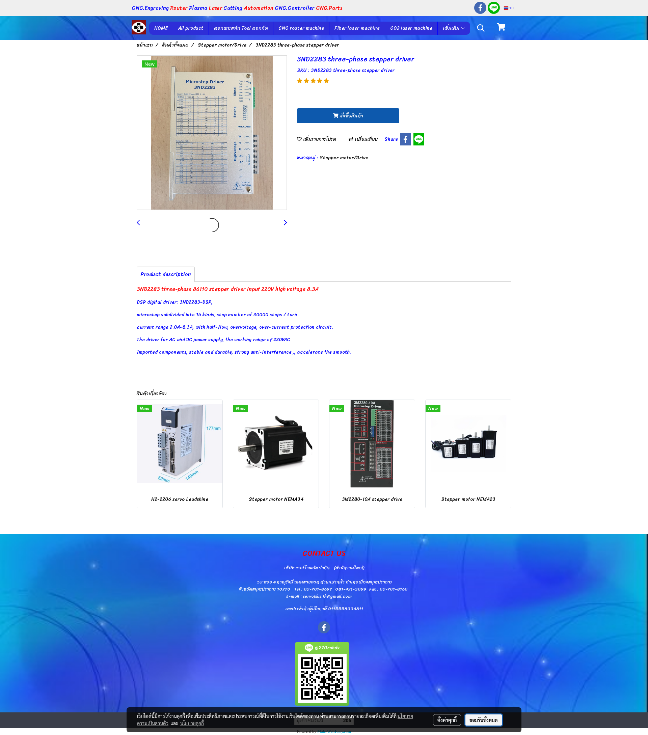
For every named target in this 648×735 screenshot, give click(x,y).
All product (191, 28)
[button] (481, 28)
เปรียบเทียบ (365, 139)
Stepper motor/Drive (344, 158)
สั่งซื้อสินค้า (351, 116)
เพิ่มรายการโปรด (319, 139)
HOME (161, 28)
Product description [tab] (165, 274)
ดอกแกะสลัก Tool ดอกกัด (241, 28)
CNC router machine (301, 28)
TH (511, 8)
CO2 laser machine (411, 28)
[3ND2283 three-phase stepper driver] (212, 133)
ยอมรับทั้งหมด (483, 720)
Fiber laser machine (357, 28)
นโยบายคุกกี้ (192, 723)
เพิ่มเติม (452, 28)
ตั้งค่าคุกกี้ (447, 720)
